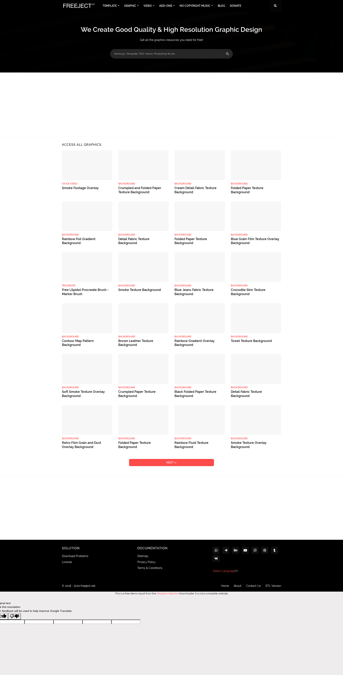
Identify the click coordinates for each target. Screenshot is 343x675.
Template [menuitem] (110, 5)
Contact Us (253, 585)
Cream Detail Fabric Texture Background (195, 190)
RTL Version (273, 585)
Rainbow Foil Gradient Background (78, 241)
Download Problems (75, 556)
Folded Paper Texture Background (247, 190)
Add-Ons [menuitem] (165, 5)
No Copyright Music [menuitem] (195, 5)
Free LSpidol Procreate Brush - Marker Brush (85, 292)
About (237, 585)
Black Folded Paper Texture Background (195, 394)
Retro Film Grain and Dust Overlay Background (81, 445)
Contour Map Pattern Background (78, 343)
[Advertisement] (171, 104)
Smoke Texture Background (139, 290)
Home (225, 585)
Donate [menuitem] (235, 5)
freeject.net (88, 585)
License (67, 562)
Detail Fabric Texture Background (133, 241)
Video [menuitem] (148, 5)
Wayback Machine (168, 593)
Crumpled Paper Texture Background (137, 394)
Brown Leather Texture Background (135, 343)
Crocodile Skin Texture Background (248, 292)
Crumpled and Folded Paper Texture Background (139, 190)
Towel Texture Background (251, 341)
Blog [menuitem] (221, 5)
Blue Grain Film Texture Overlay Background (255, 241)
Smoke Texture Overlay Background (249, 445)
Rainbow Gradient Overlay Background (194, 343)
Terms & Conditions (149, 568)
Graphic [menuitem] (130, 5)
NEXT (170, 462)
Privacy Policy (146, 562)
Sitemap (142, 556)
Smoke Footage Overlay (80, 188)
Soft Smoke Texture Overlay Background (83, 394)
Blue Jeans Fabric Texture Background (194, 292)
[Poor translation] (14, 616)
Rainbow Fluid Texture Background (191, 445)
